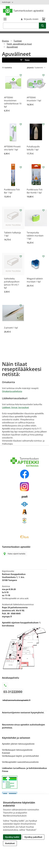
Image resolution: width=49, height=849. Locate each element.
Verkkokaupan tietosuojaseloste (17, 749)
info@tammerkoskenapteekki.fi (16, 700)
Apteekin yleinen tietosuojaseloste (18, 743)
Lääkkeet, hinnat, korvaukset (15, 407)
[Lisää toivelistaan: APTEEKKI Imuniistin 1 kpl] (43, 75)
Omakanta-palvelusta (12, 391)
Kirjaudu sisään (31, 19)
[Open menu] (5, 19)
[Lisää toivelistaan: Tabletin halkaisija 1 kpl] (20, 210)
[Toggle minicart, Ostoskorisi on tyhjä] (43, 19)
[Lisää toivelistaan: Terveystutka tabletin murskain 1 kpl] (43, 210)
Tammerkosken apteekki (28, 10)
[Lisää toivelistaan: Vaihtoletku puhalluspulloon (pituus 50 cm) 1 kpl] (20, 256)
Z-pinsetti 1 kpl (11, 327)
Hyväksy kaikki (12, 837)
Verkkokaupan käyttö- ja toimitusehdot (20, 756)
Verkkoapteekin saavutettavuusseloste (20, 762)
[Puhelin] (24, 691)
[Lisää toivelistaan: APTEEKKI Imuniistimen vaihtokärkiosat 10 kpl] (20, 75)
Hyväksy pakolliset (33, 837)
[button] (24, 60)
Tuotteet (18, 40)
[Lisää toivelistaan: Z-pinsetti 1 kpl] (20, 305)
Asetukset (10, 843)
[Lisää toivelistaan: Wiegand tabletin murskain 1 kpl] (43, 256)
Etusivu (5, 40)
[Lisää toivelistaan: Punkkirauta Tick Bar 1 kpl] (20, 167)
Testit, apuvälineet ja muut (19, 44)
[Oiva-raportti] (24, 536)
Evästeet (6, 752)
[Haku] (42, 26)
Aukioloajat (6, 2)
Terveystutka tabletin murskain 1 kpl (35, 235)
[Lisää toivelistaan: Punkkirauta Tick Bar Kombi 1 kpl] (43, 167)
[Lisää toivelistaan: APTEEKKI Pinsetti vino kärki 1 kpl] (20, 124)
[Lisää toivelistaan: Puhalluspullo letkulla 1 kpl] (43, 124)
